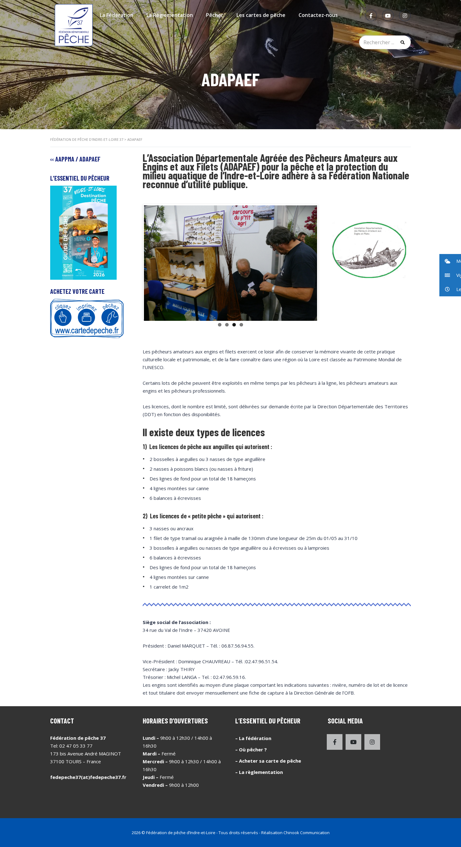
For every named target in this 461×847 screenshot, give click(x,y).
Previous (134, 262)
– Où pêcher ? (251, 749)
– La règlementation (259, 772)
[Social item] (334, 742)
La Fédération (116, 15)
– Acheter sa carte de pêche (268, 761)
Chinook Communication (306, 832)
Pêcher (214, 15)
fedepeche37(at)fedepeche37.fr (88, 777)
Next (326, 262)
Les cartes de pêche (260, 15)
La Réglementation (169, 15)
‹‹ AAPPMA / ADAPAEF (75, 159)
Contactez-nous (318, 15)
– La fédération (253, 738)
